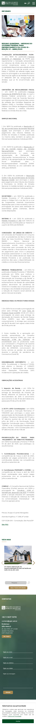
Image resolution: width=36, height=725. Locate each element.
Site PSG (5, 524)
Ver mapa (6, 636)
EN (25, 3)
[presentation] (2, 563)
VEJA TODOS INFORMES (18, 588)
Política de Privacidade (14, 716)
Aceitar (18, 721)
